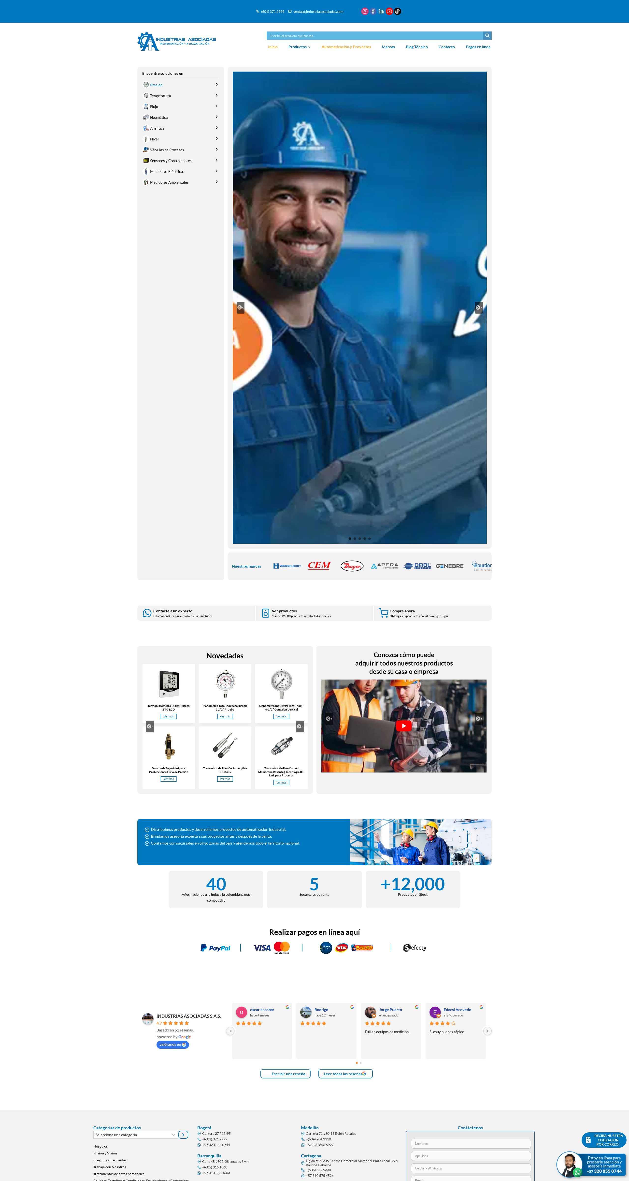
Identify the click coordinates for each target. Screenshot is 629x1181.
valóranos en (170, 1044)
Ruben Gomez (262, 1009)
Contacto (447, 46)
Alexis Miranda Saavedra (463, 1009)
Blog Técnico (417, 46)
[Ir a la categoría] (183, 1135)
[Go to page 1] (361, 1063)
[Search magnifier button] (487, 35)
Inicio (273, 46)
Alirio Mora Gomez (331, 1009)
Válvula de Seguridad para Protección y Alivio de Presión (168, 770)
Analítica (157, 128)
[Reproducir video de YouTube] (404, 726)
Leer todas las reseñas (343, 1073)
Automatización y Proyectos (346, 46)
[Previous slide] (240, 308)
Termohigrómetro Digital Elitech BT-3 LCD (169, 707)
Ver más (170, 716)
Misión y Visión (105, 1153)
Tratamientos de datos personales (118, 1174)
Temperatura (160, 95)
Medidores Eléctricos (167, 171)
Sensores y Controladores (171, 160)
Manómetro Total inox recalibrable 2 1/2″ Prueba (224, 707)
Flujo (154, 106)
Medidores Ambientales (169, 182)
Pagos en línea (478, 46)
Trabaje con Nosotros (109, 1167)
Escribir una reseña (288, 1073)
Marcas (388, 46)
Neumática (159, 117)
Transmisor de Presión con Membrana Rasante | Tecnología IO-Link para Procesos (281, 772)
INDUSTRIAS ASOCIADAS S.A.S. (189, 1016)
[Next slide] (479, 308)
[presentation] (168, 684)
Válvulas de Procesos (167, 150)
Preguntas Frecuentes (110, 1160)
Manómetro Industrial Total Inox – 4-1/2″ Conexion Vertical (281, 707)
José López (388, 1009)
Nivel (154, 139)
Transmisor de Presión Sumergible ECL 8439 (225, 770)
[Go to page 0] (357, 1063)
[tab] (350, 538)
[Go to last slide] (150, 726)
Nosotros (100, 1146)
